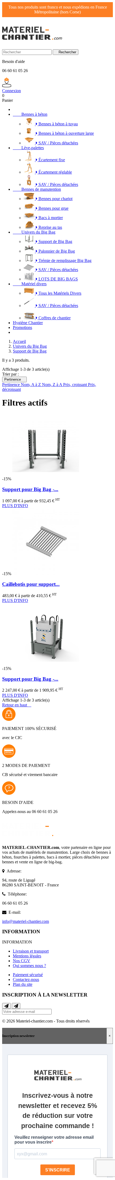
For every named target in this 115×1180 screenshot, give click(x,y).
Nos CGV (21, 960)
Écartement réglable (54, 172)
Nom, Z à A (52, 384)
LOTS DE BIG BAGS (57, 279)
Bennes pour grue (52, 208)
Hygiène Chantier (28, 322)
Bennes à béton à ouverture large (65, 133)
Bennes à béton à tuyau (57, 124)
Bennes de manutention (37, 189)
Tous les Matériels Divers (59, 293)
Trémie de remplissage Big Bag (64, 260)
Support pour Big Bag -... (30, 489)
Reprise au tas (49, 227)
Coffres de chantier (54, 318)
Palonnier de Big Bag (56, 251)
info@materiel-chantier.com (25, 921)
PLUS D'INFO (15, 505)
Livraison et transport (31, 951)
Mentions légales (27, 956)
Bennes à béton (30, 114)
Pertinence (14, 379)
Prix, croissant (75, 384)
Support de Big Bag (54, 241)
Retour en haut (16, 705)
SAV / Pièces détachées (57, 143)
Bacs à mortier (50, 217)
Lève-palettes (28, 147)
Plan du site (22, 984)
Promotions (22, 327)
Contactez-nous (26, 979)
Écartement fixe (51, 160)
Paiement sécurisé (28, 974)
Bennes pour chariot (54, 198)
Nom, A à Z (31, 384)
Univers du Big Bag (34, 232)
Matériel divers (30, 284)
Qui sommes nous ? (29, 965)
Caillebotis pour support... (31, 584)
